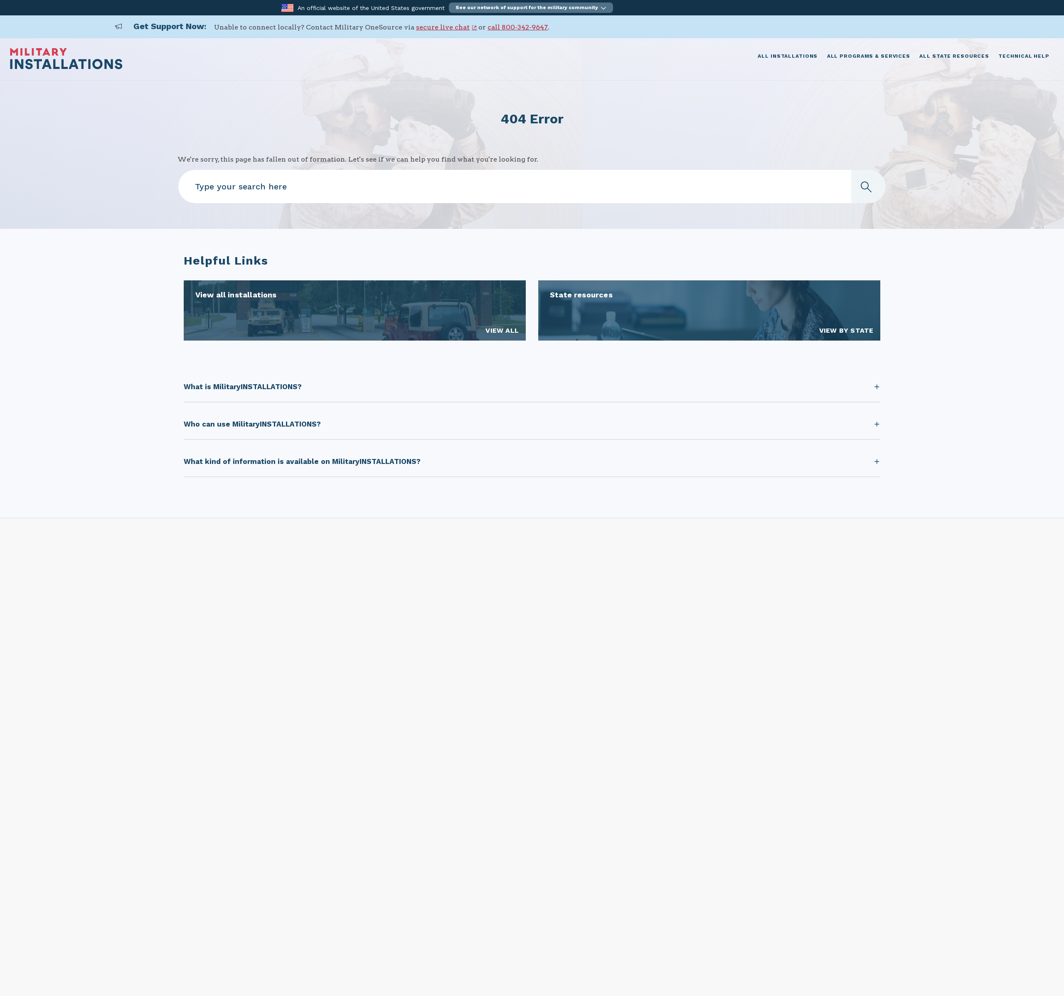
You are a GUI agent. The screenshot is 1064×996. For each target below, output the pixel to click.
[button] (531, 7)
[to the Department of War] (287, 7)
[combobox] (532, 186)
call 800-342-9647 (518, 27)
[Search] (868, 186)
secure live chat (443, 27)
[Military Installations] (66, 67)
